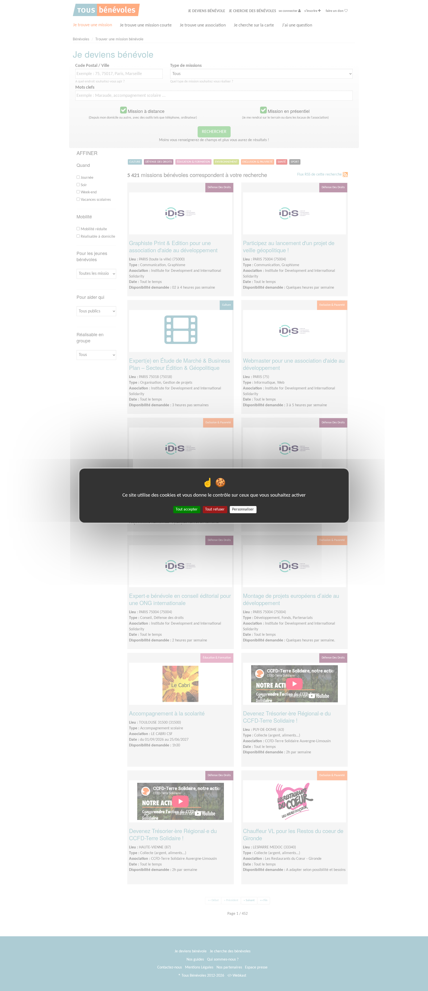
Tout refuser (215, 509)
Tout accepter (187, 509)
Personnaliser (243, 509)
